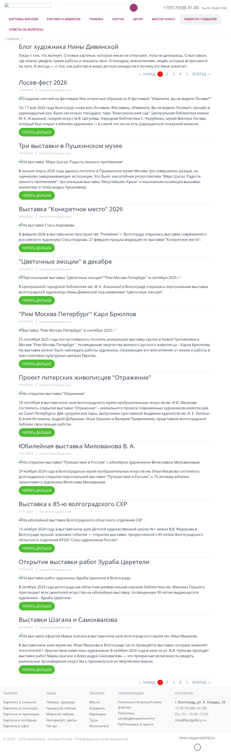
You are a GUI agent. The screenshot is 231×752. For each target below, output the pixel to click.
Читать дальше (36, 132)
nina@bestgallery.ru (190, 720)
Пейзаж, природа (60, 702)
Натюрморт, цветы (61, 720)
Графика (96, 19)
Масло (94, 702)
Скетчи (118, 19)
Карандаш (97, 714)
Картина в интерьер (20, 720)
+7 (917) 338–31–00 (191, 708)
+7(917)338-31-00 (181, 8)
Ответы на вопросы (26, 29)
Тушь (93, 720)
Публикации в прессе (135, 724)
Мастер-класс (163, 19)
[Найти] (134, 8)
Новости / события (200, 19)
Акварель (97, 708)
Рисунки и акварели (63, 19)
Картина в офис (16, 726)
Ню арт (52, 726)
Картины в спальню (19, 702)
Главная (12, 38)
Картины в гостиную (20, 708)
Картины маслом (23, 19)
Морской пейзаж (60, 714)
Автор (138, 19)
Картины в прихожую (21, 714)
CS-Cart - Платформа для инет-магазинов (94, 739)
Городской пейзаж (61, 708)
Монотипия (99, 726)
